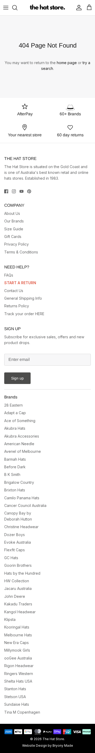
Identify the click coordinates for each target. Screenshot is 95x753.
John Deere (14, 596)
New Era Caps (16, 642)
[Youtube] (21, 191)
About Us (12, 213)
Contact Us (13, 290)
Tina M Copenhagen (22, 712)
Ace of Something (19, 420)
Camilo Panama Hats (21, 498)
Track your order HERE (24, 313)
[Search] (17, 7)
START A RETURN (20, 283)
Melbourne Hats (18, 635)
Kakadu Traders (18, 604)
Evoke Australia (17, 542)
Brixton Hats (14, 490)
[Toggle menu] (6, 7)
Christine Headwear (21, 526)
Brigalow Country (19, 482)
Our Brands (14, 221)
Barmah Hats (15, 459)
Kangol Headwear (20, 612)
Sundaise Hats (16, 704)
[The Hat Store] (47, 8)
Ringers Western (18, 673)
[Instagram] (14, 191)
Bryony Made (63, 745)
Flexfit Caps (14, 550)
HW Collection (16, 581)
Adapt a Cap (15, 413)
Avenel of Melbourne (22, 451)
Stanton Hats (15, 689)
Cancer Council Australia (25, 505)
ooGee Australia (18, 658)
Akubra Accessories (21, 436)
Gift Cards (12, 236)
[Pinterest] (29, 191)
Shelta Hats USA (18, 681)
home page (67, 62)
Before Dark (15, 467)
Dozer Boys (14, 534)
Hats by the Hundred (22, 573)
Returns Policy (16, 306)
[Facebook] (6, 191)
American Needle (19, 444)
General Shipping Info (23, 298)
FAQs (8, 275)
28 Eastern (13, 405)
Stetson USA (15, 696)
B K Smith (12, 474)
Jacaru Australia (18, 588)
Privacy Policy (16, 244)
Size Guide (13, 229)
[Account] (77, 7)
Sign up (17, 378)
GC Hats (11, 557)
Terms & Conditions (21, 252)
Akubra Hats (14, 428)
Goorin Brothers (18, 565)
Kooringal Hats (16, 627)
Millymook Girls (17, 650)
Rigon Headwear (19, 665)
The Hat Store (53, 739)
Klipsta (10, 619)
